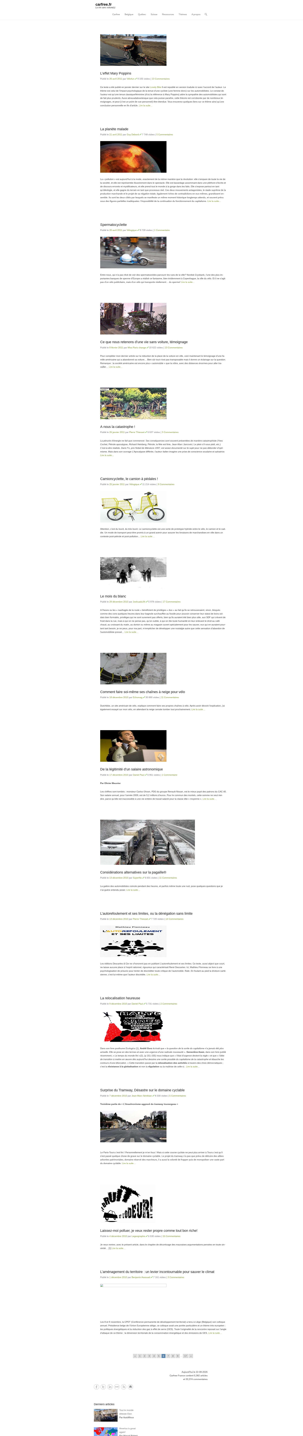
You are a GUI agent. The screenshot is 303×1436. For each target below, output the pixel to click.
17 (185, 1356)
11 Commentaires (170, 697)
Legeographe (138, 1236)
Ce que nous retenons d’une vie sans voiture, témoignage (144, 342)
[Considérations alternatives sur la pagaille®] (163, 842)
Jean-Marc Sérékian (142, 1095)
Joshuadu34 (139, 601)
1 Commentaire (162, 230)
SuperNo (137, 877)
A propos (196, 14)
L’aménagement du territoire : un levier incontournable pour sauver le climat (157, 1272)
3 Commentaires (170, 432)
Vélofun (130, 78)
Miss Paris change (137, 347)
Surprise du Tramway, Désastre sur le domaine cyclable (142, 1090)
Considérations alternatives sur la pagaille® (133, 872)
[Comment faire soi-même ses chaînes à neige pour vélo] (163, 668)
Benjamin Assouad (141, 1277)
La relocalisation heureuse (120, 998)
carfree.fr (103, 4)
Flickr (116, 1386)
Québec (142, 14)
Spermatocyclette (113, 225)
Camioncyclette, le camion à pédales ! (129, 479)
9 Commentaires (166, 484)
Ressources (168, 14)
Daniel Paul (138, 775)
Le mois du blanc (113, 596)
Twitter (103, 1386)
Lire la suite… (146, 105)
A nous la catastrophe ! (117, 427)
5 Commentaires (164, 134)
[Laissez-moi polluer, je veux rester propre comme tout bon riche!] (163, 1203)
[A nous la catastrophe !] (163, 403)
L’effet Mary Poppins (115, 73)
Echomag (137, 697)
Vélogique (132, 230)
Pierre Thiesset (136, 432)
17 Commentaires (172, 601)
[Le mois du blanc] (163, 573)
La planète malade (114, 129)
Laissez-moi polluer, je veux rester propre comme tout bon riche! (148, 1231)
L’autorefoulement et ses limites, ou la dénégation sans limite (146, 913)
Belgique (129, 14)
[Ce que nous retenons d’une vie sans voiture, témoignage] (163, 318)
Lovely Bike (155, 87)
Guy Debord (133, 134)
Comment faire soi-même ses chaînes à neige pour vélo (142, 692)
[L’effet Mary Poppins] (163, 50)
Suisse (154, 14)
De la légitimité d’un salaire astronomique (131, 769)
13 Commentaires (161, 78)
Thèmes (183, 14)
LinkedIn (110, 1386)
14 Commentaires (174, 919)
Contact (130, 1386)
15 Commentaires (171, 1236)
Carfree (116, 14)
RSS (123, 1386)
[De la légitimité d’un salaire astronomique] (163, 746)
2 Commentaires (168, 1003)
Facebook (96, 1386)
